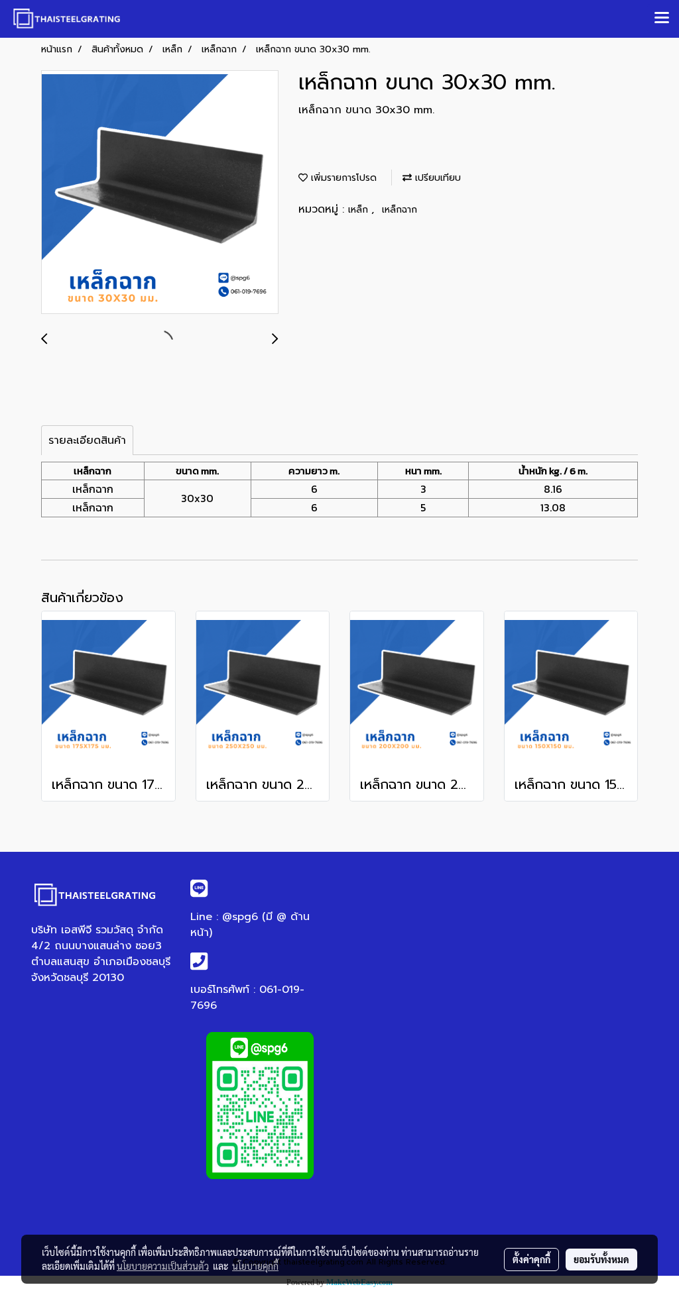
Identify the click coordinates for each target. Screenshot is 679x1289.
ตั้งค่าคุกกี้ (531, 1259)
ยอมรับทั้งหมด (601, 1259)
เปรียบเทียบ (436, 178)
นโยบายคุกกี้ (255, 1266)
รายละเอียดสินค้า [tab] (87, 440)
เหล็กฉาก (399, 210)
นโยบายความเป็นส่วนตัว (163, 1266)
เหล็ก (359, 210)
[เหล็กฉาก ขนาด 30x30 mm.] (160, 193)
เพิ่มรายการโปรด (342, 178)
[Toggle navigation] (661, 18)
